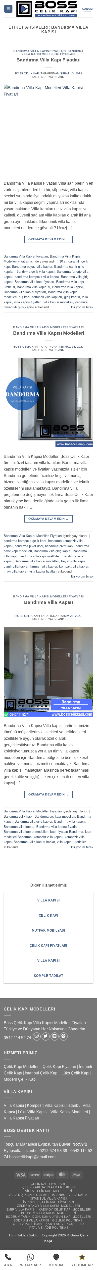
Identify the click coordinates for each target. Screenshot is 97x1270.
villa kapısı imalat (42, 842)
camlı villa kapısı (16, 566)
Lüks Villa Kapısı (33, 1112)
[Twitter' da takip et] (46, 1036)
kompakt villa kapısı (73, 566)
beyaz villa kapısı (74, 561)
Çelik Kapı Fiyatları (59, 1066)
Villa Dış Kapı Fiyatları (29, 1195)
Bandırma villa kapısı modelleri (37, 561)
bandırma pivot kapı (59, 546)
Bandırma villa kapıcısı (33, 287)
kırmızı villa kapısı (43, 566)
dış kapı (24, 297)
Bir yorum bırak (82, 307)
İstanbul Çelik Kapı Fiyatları (48, 1202)
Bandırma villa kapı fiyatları (34, 282)
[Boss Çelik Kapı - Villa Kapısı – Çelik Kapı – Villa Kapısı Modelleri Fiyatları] (46, 9)
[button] (8, 9)
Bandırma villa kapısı (67, 287)
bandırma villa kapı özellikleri (39, 556)
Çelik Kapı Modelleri (22, 1066)
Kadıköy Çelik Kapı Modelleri (65, 1209)
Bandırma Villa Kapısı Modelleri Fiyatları (53, 52)
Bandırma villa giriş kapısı (52, 551)
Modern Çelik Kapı (20, 1079)
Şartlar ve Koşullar (65, 1224)
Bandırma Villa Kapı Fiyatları (48, 59)
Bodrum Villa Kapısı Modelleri (48, 1213)
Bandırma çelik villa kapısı (35, 271)
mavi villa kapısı (15, 571)
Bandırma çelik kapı (18, 816)
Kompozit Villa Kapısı (46, 1105)
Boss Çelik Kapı (27, 73)
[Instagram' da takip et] (37, 1036)
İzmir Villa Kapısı (20, 1209)
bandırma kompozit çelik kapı (25, 541)
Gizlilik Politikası (68, 1220)
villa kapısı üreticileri (72, 842)
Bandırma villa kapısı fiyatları (25, 292)
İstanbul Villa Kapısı (70, 1195)
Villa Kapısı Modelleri (69, 1112)
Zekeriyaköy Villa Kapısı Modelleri (48, 1206)
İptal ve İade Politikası (49, 1227)
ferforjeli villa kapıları (47, 297)
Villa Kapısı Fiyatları (21, 1118)
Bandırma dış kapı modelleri (55, 816)
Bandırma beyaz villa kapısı (32, 266)
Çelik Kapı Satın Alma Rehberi (48, 1187)
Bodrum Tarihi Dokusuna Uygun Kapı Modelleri (48, 1216)
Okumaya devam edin (48, 239)
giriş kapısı (72, 297)
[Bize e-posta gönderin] (54, 1036)
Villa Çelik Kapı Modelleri (48, 1191)
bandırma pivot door (29, 546)
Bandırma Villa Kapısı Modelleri (48, 333)
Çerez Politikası (27, 1224)
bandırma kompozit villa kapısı (37, 277)
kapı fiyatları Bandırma (66, 832)
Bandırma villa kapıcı (69, 821)
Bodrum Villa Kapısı (31, 1220)
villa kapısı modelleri (58, 302)
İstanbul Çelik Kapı (41, 1073)
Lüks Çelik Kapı (75, 1073)
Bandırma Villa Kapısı (48, 602)
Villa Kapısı (14, 1105)
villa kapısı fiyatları (28, 302)
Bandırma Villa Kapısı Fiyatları (39, 51)
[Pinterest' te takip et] (63, 1036)
